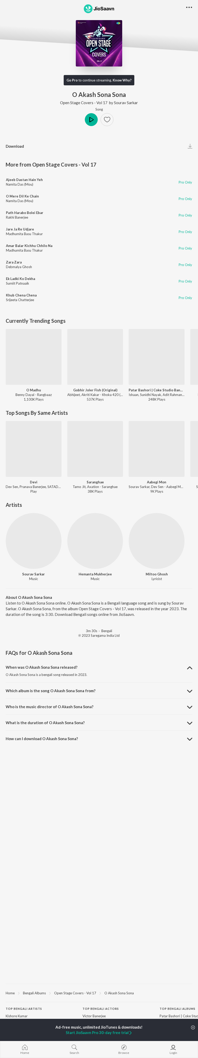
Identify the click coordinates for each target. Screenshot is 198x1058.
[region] (99, 993)
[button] (107, 119)
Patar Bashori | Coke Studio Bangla (157, 390)
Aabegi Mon (156, 482)
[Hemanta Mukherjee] (95, 541)
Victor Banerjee (94, 1016)
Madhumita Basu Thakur (24, 234)
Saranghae (95, 482)
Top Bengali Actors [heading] (100, 1008)
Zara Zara (14, 262)
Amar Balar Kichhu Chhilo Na (29, 246)
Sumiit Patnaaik (17, 283)
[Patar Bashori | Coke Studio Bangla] (157, 357)
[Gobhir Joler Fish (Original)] (95, 357)
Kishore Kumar (17, 1016)
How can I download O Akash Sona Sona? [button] (42, 738)
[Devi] (34, 449)
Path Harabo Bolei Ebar (24, 213)
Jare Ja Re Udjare (20, 229)
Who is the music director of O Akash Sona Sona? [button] (49, 706)
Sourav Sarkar (126, 102)
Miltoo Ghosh (157, 574)
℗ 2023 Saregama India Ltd (99, 635)
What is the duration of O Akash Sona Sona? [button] (45, 722)
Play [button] (91, 119)
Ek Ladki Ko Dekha (20, 279)
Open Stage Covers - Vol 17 (84, 102)
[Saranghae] (95, 449)
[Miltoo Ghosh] (157, 541)
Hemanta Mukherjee (95, 574)
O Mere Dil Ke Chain (22, 196)
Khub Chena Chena (21, 295)
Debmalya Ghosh (19, 267)
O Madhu (33, 390)
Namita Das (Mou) (19, 184)
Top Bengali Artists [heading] (24, 1008)
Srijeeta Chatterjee (20, 300)
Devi (33, 482)
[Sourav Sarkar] (34, 541)
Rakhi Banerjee (17, 217)
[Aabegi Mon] (157, 449)
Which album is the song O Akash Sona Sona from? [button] (50, 690)
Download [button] (15, 146)
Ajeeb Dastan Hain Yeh (24, 180)
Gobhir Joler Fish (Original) (95, 390)
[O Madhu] (34, 357)
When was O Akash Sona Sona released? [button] (41, 667)
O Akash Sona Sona (119, 993)
